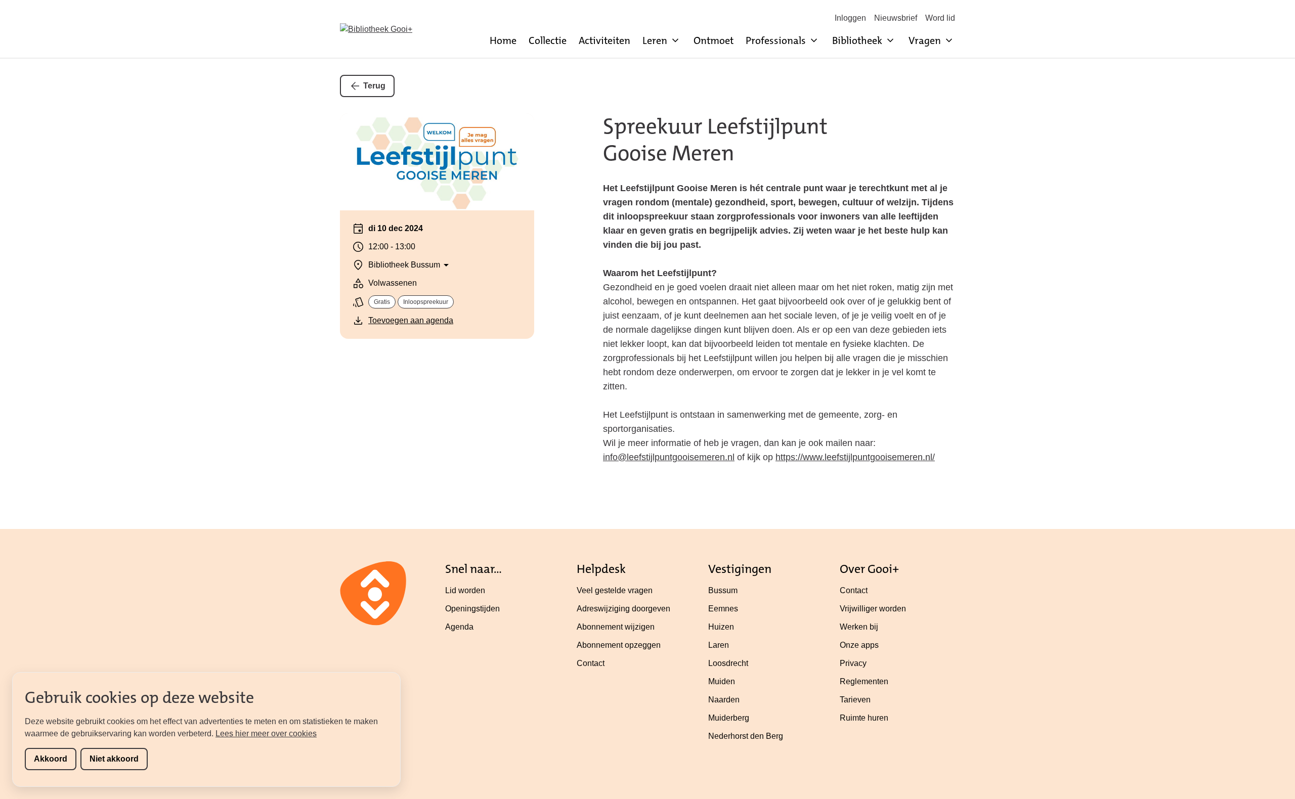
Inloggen (850, 18)
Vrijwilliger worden (873, 608)
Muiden (721, 681)
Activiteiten (604, 40)
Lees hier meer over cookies (266, 733)
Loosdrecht (728, 663)
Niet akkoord (114, 758)
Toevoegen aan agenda (410, 320)
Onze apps (859, 645)
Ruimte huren (864, 718)
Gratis (382, 301)
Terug (374, 85)
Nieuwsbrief (895, 18)
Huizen (721, 627)
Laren (718, 645)
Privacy (853, 663)
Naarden (724, 699)
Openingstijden (472, 608)
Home (503, 40)
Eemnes (723, 608)
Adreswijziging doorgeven (623, 608)
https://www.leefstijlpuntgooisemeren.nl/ (855, 457)
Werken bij (859, 627)
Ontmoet (713, 40)
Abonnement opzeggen (619, 645)
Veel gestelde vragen (615, 590)
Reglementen (864, 681)
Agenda (459, 627)
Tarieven (855, 699)
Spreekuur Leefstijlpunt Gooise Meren (715, 139)
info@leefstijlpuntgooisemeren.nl (669, 457)
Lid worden (465, 590)
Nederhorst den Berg (745, 736)
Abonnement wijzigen (616, 627)
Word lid (940, 18)
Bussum (723, 590)
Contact (591, 663)
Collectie (548, 40)
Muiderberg (728, 718)
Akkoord (50, 758)
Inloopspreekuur (425, 301)
